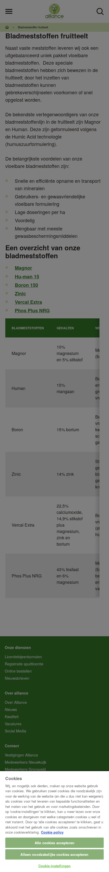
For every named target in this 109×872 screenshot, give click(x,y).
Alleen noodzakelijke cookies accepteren (54, 854)
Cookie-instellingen (54, 865)
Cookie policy (52, 832)
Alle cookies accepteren (54, 842)
